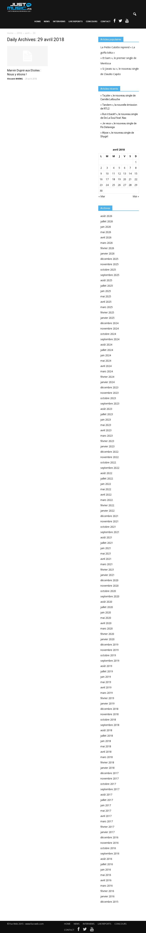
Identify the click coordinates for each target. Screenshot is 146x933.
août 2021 (106, 537)
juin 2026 (105, 226)
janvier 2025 (107, 317)
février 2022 (107, 505)
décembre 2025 (109, 259)
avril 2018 (105, 751)
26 (119, 185)
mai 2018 (105, 746)
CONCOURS (91, 21)
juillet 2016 (106, 864)
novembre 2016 (109, 842)
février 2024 (107, 376)
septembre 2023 (109, 403)
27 (124, 185)
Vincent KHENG (15, 78)
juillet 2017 (106, 800)
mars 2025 (106, 307)
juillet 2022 (106, 478)
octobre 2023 (108, 398)
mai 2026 (105, 232)
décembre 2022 (109, 451)
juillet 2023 (106, 414)
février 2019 (107, 698)
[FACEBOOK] (114, 21)
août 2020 (106, 601)
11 (113, 173)
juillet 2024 (106, 350)
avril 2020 (105, 623)
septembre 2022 (109, 467)
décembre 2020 (109, 580)
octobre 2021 (108, 526)
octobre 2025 (108, 269)
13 (124, 173)
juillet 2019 (106, 671)
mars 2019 (106, 692)
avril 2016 (105, 880)
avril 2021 (105, 559)
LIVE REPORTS (76, 21)
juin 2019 (105, 676)
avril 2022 (105, 494)
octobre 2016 (108, 848)
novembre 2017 (109, 778)
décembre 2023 (109, 387)
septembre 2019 (109, 660)
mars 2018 (106, 757)
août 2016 (106, 859)
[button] (134, 14)
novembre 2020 (109, 585)
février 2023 (107, 441)
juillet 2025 (106, 285)
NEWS (47, 21)
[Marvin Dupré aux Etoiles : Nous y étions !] (27, 56)
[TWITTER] (120, 21)
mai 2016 (105, 875)
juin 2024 (105, 355)
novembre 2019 (109, 650)
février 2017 (107, 826)
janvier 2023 (107, 446)
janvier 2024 (107, 382)
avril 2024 (105, 366)
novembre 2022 (109, 457)
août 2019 (106, 666)
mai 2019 (105, 682)
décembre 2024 (109, 323)
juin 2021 (105, 548)
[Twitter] (85, 930)
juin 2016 (105, 869)
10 (107, 173)
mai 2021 (105, 553)
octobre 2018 (108, 719)
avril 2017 (105, 816)
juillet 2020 (106, 607)
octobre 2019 (108, 655)
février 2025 (107, 312)
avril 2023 (105, 430)
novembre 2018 (109, 714)
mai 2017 (105, 810)
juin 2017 (105, 805)
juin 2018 (105, 741)
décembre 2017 (109, 773)
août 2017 (106, 794)
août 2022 (106, 473)
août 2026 (106, 216)
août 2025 (106, 280)
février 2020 (107, 634)
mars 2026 (106, 242)
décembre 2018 (109, 709)
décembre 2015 (109, 901)
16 (101, 179)
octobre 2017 (108, 784)
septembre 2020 (109, 596)
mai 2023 (105, 425)
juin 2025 (105, 291)
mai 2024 (105, 360)
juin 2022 (105, 484)
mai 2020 (105, 617)
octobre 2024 (108, 334)
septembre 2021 (109, 532)
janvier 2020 (107, 639)
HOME (37, 21)
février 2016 (107, 891)
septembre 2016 (109, 853)
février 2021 (107, 569)
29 (135, 185)
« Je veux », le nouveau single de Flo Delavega (118, 125)
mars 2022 (106, 500)
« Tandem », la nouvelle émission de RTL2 (118, 106)
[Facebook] (78, 930)
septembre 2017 (109, 789)
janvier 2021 (107, 575)
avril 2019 (105, 687)
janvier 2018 (107, 767)
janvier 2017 (107, 832)
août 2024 (106, 344)
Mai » (136, 196)
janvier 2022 (107, 510)
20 (124, 179)
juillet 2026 (106, 221)
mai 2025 (105, 296)
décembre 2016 (109, 837)
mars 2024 (106, 371)
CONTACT (106, 21)
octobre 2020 (108, 591)
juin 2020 (105, 612)
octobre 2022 (108, 462)
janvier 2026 (107, 253)
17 (107, 179)
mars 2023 (106, 435)
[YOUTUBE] (127, 21)
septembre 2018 (109, 725)
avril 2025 (105, 301)
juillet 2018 (106, 735)
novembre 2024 (109, 328)
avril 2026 (105, 237)
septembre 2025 (109, 275)
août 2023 (106, 409)
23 (101, 185)
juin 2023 (105, 419)
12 (119, 173)
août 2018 (106, 730)
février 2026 (107, 248)
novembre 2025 (109, 264)
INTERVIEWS (59, 21)
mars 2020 (106, 628)
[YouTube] (92, 930)
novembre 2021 (109, 521)
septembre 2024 (109, 339)
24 (107, 185)
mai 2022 (105, 489)
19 (119, 179)
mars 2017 (106, 821)
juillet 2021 (106, 542)
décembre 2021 (109, 516)
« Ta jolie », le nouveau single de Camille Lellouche (118, 97)
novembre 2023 (109, 392)
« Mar (101, 196)
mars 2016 (106, 885)
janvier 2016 (107, 896)
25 (113, 185)
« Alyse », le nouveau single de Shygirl (117, 134)
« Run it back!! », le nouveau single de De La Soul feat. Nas (119, 116)
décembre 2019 (109, 644)
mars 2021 (106, 564)
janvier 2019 (107, 703)
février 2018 (107, 762)
